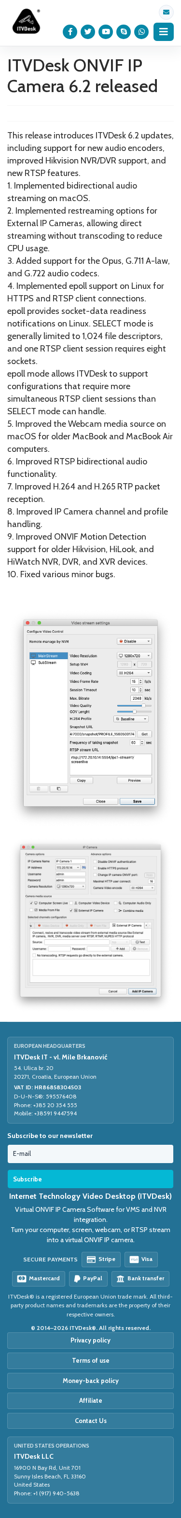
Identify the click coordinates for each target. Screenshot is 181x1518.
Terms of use (91, 1360)
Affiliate (90, 1400)
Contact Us (91, 1420)
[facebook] (70, 31)
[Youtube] (106, 31)
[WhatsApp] (142, 31)
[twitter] (88, 31)
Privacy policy (90, 1340)
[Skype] (124, 31)
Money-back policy (91, 1380)
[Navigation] (163, 32)
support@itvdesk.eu (166, 12)
